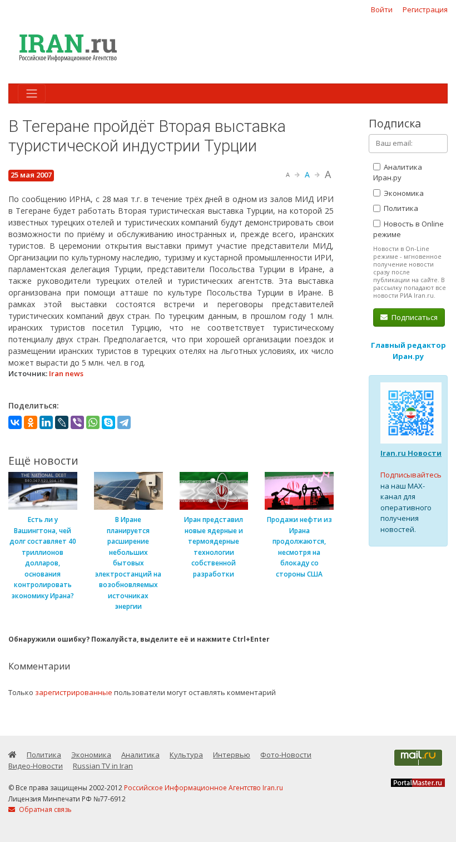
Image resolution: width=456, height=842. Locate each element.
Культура (186, 755)
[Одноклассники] (30, 422)
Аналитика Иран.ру (397, 172)
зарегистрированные (73, 692)
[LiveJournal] (61, 422)
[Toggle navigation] (32, 93)
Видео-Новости (35, 766)
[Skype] (108, 422)
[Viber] (77, 422)
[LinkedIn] (46, 422)
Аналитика (140, 755)
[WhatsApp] (93, 422)
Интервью (231, 755)
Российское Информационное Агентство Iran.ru (203, 787)
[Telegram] (124, 422)
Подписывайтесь (411, 475)
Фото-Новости (285, 755)
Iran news (66, 373)
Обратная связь (44, 809)
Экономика (403, 193)
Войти (382, 9)
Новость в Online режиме (408, 229)
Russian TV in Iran (103, 766)
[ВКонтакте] (15, 422)
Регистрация (425, 9)
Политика (400, 208)
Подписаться (414, 317)
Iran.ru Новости (411, 453)
